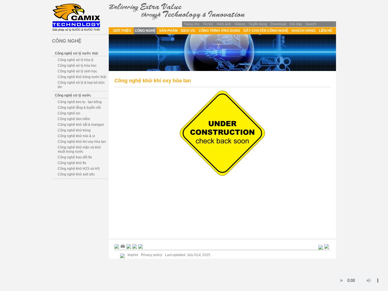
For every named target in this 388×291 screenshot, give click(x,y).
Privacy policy (151, 255)
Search (310, 24)
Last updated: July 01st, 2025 (187, 255)
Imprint (133, 255)
